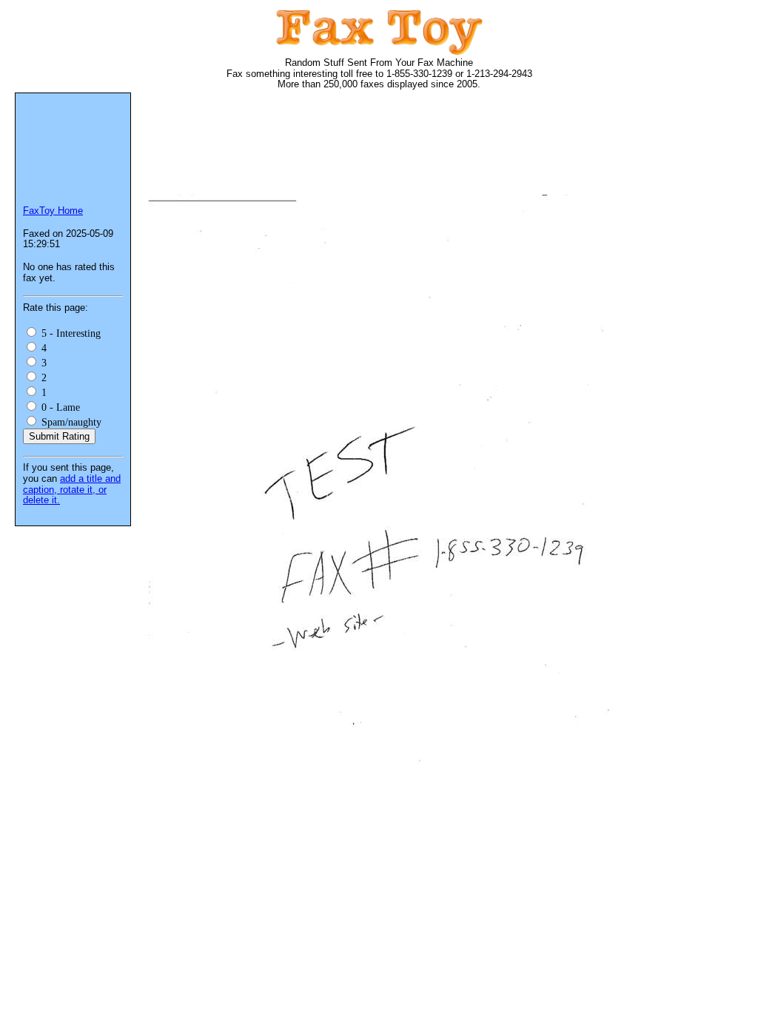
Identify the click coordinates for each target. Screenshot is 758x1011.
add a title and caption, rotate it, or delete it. (72, 489)
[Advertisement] (417, 148)
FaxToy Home (53, 210)
